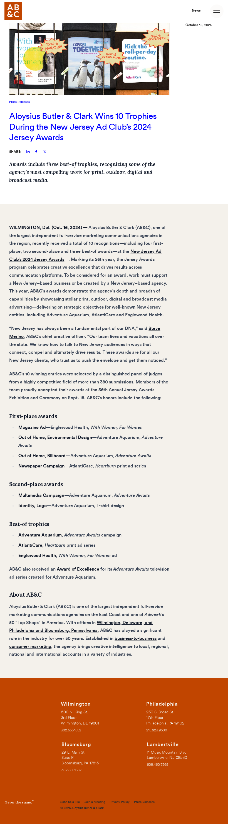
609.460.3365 (157, 765)
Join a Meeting (95, 801)
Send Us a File (70, 801)
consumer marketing (30, 646)
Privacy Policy (120, 801)
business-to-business (136, 638)
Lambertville (163, 744)
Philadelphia (162, 704)
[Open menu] (217, 11)
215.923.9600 (156, 730)
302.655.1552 (71, 730)
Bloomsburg (76, 744)
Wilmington (75, 704)
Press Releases (19, 101)
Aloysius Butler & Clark (87, 808)
